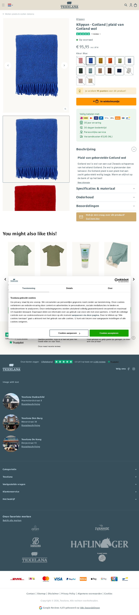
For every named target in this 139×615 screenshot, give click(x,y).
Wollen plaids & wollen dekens (19, 14)
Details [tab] (69, 288)
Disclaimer (53, 593)
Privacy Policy (68, 593)
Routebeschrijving (30, 404)
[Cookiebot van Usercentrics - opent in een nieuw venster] (117, 280)
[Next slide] (133, 279)
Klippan (80, 19)
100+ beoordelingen (90, 607)
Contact (31, 593)
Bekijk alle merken (12, 520)
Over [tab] (110, 288)
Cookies (108, 593)
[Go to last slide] (5, 279)
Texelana (64, 600)
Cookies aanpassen (67, 333)
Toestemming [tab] (28, 288)
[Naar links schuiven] (7, 65)
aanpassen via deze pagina (85, 315)
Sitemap (41, 593)
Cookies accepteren (109, 333)
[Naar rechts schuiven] (64, 65)
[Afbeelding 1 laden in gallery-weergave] (36, 149)
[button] (3, 5)
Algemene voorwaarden (90, 593)
